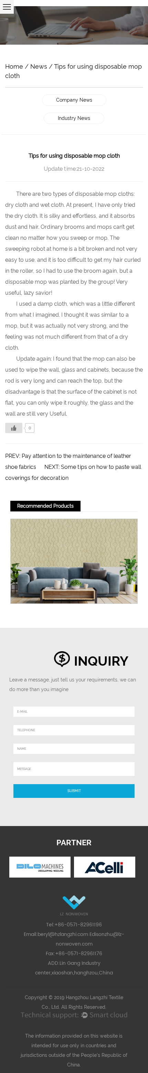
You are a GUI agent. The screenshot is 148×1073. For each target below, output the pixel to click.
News (38, 66)
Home (14, 66)
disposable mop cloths (104, 194)
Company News (74, 100)
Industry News (74, 118)
